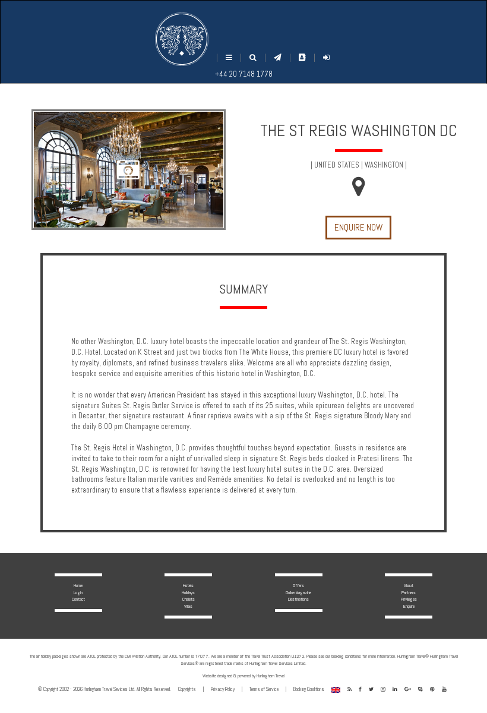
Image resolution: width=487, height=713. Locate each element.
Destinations (298, 599)
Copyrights (187, 689)
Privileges (409, 599)
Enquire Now (358, 227)
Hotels (188, 585)
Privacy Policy (223, 689)
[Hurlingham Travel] (181, 39)
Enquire (409, 606)
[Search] (253, 58)
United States (336, 165)
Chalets (188, 599)
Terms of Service (264, 689)
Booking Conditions (308, 689)
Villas (188, 606)
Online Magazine (298, 592)
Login (78, 592)
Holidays (188, 592)
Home (78, 585)
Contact (78, 599)
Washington (384, 165)
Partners (408, 592)
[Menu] (229, 58)
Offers (298, 585)
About (408, 585)
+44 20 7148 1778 (244, 74)
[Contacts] (302, 57)
